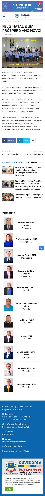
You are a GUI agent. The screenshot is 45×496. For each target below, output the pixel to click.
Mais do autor (32, 162)
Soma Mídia (24, 451)
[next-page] (7, 206)
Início (4, 21)
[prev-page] (3, 206)
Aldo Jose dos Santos (14, 21)
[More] (33, 140)
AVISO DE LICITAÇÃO (35, 154)
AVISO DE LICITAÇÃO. (10, 154)
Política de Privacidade (12, 446)
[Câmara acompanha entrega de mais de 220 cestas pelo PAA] (8, 197)
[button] (4, 16)
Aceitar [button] (9, 489)
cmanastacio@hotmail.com (14, 441)
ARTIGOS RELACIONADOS (13, 162)
